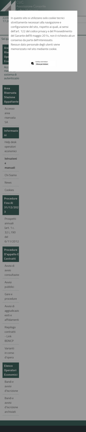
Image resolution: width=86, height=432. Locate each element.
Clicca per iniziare (42, 64)
